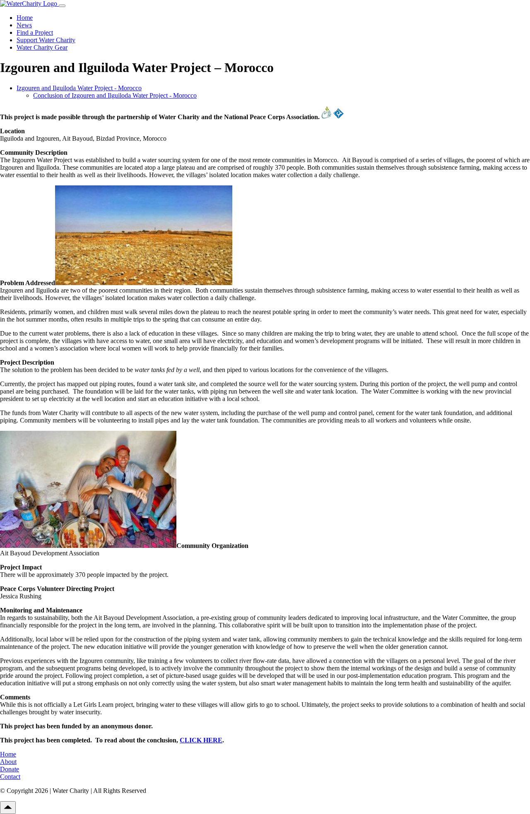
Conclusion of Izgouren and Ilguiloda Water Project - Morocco (115, 95)
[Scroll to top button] (8, 807)
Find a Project (35, 32)
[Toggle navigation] (62, 6)
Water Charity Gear (42, 47)
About (8, 761)
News (24, 25)
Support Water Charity (46, 39)
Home (25, 17)
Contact (10, 776)
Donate (9, 769)
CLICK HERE (201, 740)
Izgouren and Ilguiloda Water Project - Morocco (79, 87)
